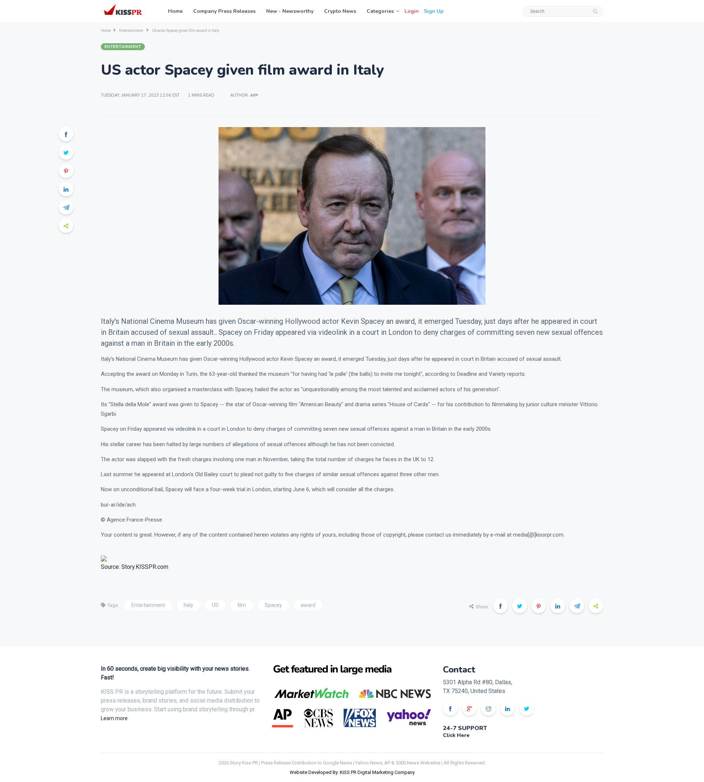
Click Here (456, 735)
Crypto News (340, 11)
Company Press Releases (224, 11)
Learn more (114, 718)
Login (411, 11)
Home (175, 11)
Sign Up (434, 11)
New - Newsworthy (290, 11)
